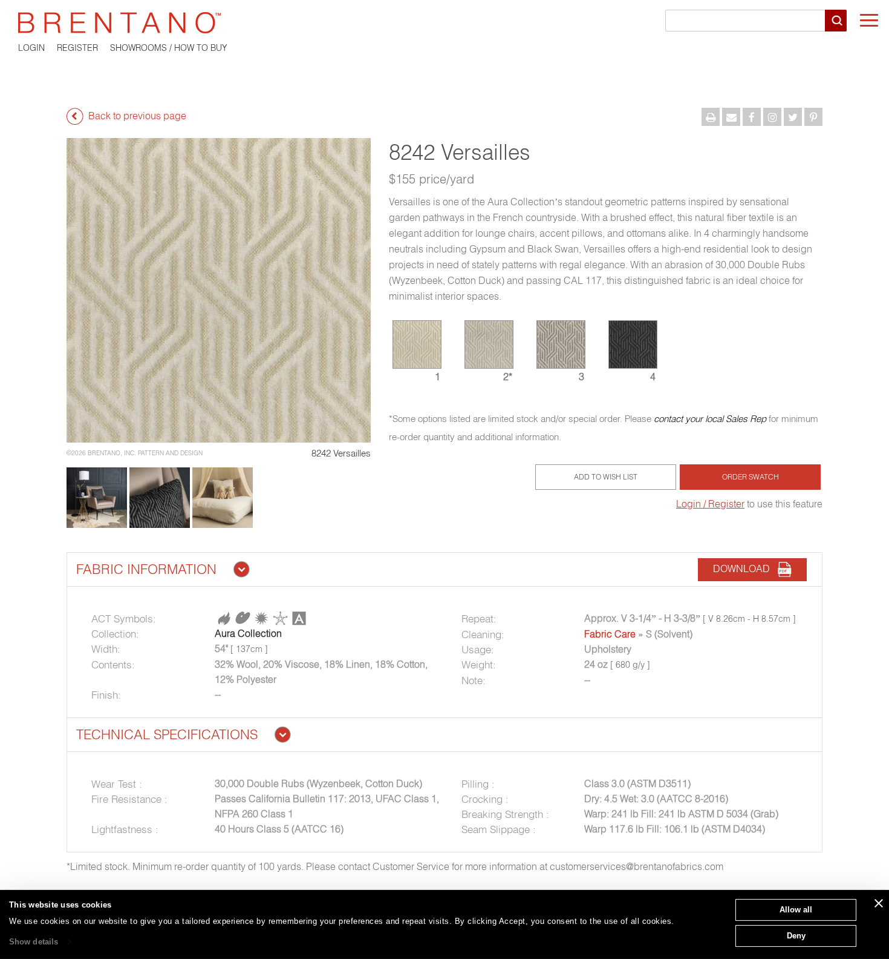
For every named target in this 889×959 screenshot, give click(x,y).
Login (31, 47)
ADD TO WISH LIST (605, 476)
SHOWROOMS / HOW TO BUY (168, 47)
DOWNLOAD (745, 568)
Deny (796, 935)
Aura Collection (248, 633)
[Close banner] (878, 903)
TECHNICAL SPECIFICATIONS (167, 734)
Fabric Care (610, 634)
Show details (33, 941)
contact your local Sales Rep (710, 418)
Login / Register (710, 504)
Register (77, 47)
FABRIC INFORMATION (146, 569)
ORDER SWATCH (750, 476)
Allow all (796, 909)
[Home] (444, 22)
